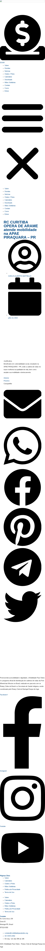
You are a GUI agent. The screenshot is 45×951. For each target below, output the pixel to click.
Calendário (8, 77)
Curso (7, 88)
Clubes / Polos (10, 74)
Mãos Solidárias (10, 82)
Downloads (8, 79)
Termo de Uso (9, 892)
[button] (22, 141)
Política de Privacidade (12, 889)
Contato (7, 85)
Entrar (7, 91)
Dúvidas (7, 68)
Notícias (7, 71)
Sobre (7, 65)
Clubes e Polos (10, 884)
